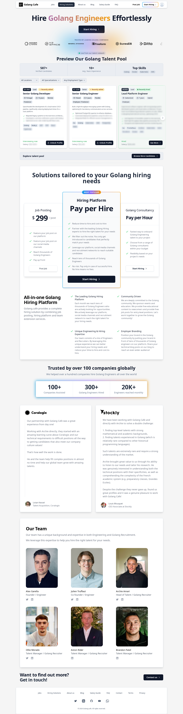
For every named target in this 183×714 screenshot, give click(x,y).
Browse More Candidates (144, 156)
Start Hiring (149, 4)
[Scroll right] (162, 117)
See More (154, 143)
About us (82, 4)
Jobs (53, 4)
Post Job (136, 4)
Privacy (142, 693)
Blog (92, 4)
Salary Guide (104, 4)
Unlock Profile (56, 143)
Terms (130, 693)
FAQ (116, 4)
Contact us (152, 677)
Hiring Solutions (66, 4)
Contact (119, 693)
